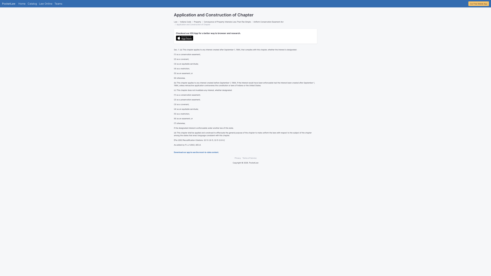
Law (175, 22)
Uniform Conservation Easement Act (268, 22)
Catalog (32, 3)
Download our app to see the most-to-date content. (196, 152)
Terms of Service (249, 158)
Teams (58, 3)
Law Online (45, 3)
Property (197, 22)
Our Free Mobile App (478, 4)
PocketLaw (8, 3)
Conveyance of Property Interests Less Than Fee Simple (227, 22)
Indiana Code (185, 22)
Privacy (238, 158)
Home (22, 3)
